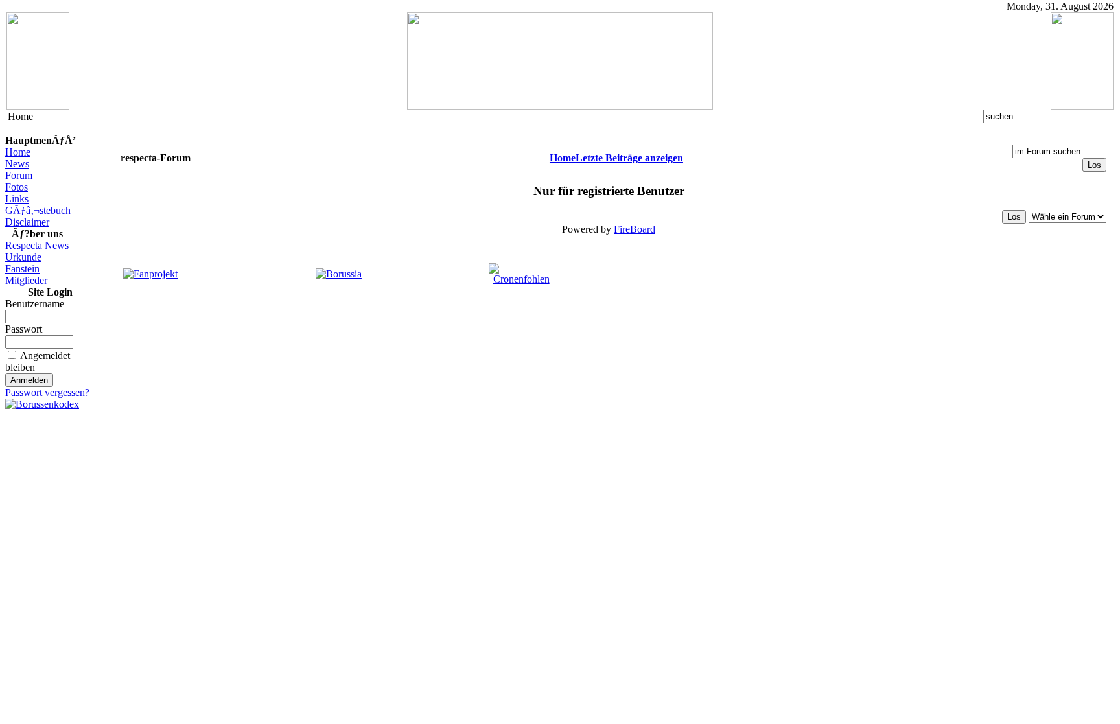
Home (17, 152)
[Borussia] (339, 273)
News (17, 163)
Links (17, 198)
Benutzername (34, 303)
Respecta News (37, 245)
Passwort (23, 328)
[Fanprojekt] (150, 273)
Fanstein (22, 268)
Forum (18, 175)
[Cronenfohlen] (521, 279)
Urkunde (23, 257)
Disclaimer (27, 222)
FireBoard (634, 229)
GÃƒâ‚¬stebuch (38, 210)
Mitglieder (26, 280)
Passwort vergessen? (47, 392)
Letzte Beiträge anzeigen (629, 157)
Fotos (16, 187)
